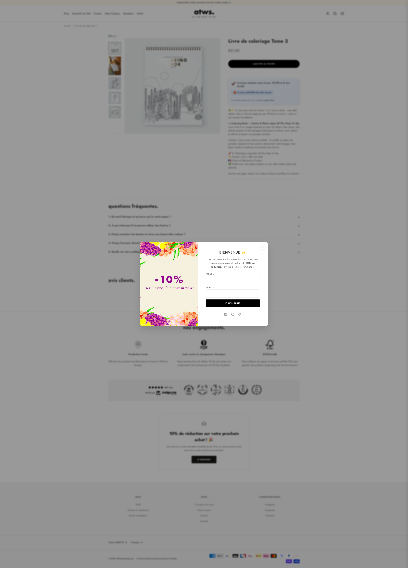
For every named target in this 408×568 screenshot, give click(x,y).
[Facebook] (225, 314)
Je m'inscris (233, 303)
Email (210, 287)
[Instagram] (232, 314)
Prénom (211, 274)
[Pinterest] (239, 314)
